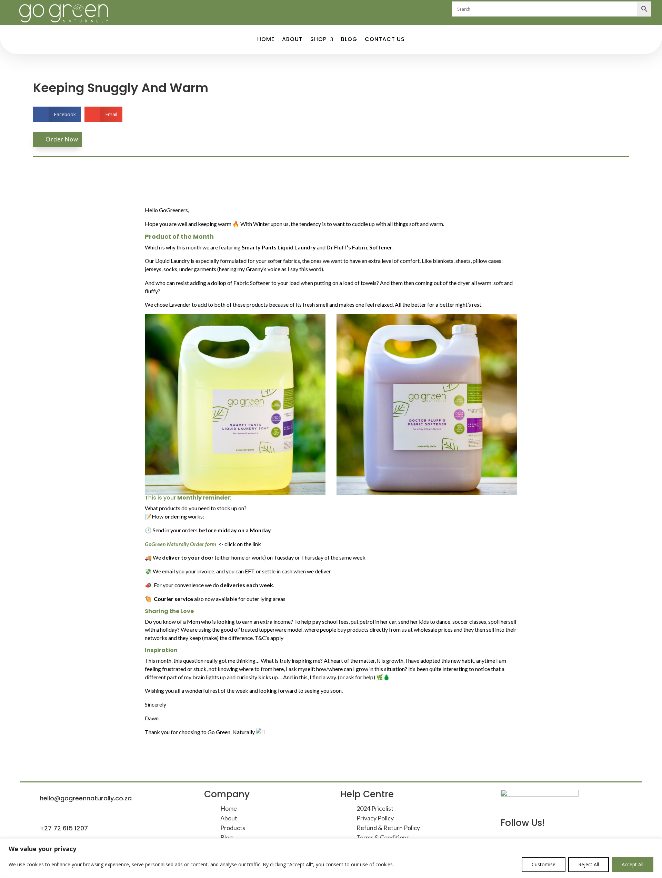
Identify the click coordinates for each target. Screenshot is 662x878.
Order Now (62, 139)
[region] (331, 858)
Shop (318, 40)
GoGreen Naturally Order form (180, 544)
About (292, 40)
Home (265, 40)
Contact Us (385, 40)
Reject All (588, 864)
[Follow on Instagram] (337, 8)
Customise (543, 864)
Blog (349, 40)
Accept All (632, 864)
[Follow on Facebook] (324, 8)
